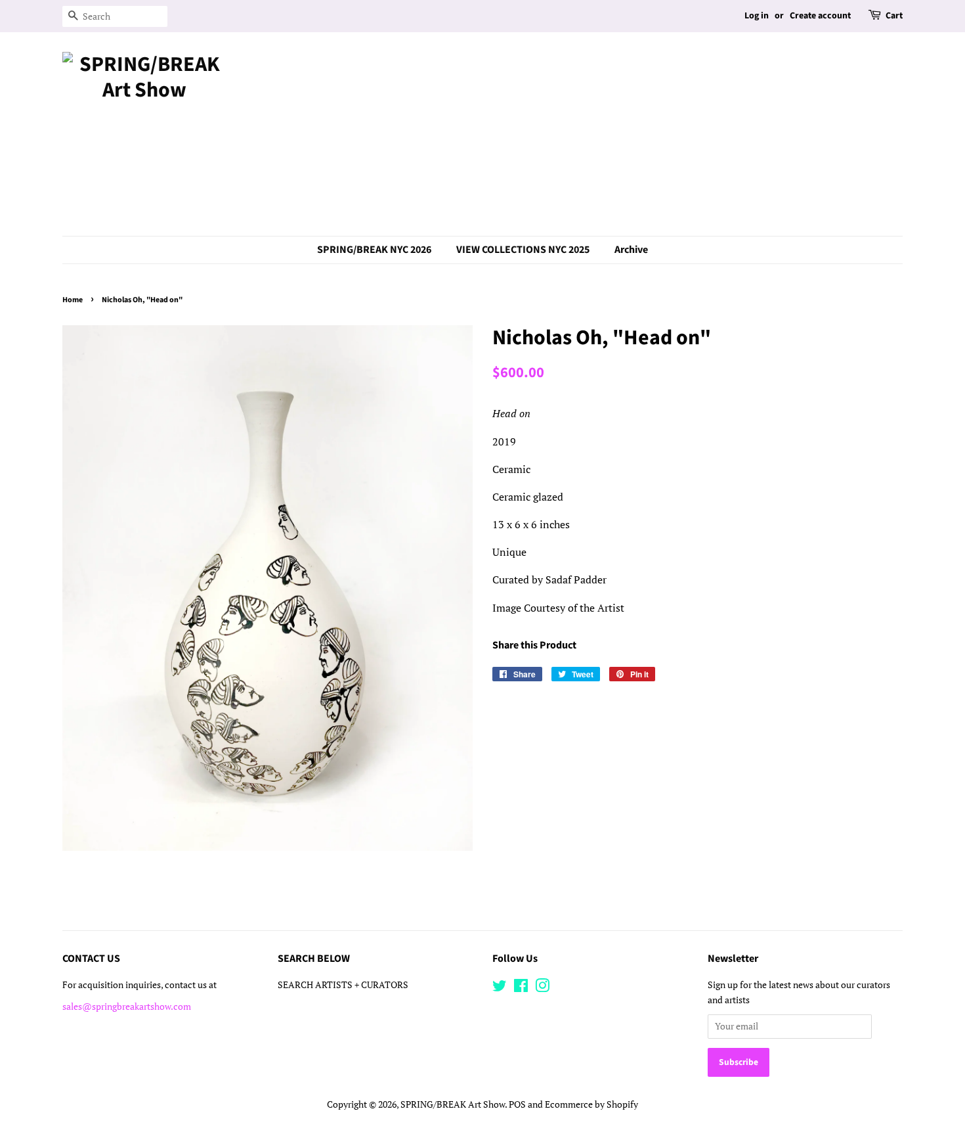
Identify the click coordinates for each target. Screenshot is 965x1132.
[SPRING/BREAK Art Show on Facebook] (520, 988)
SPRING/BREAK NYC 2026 (374, 249)
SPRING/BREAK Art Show (452, 1104)
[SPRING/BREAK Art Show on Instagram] (542, 988)
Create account (820, 15)
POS (517, 1104)
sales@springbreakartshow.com (126, 1006)
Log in (756, 15)
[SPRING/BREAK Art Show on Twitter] (499, 988)
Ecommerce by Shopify (591, 1104)
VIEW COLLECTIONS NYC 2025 (523, 249)
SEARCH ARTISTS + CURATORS (343, 985)
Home (72, 300)
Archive (631, 249)
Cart (894, 15)
